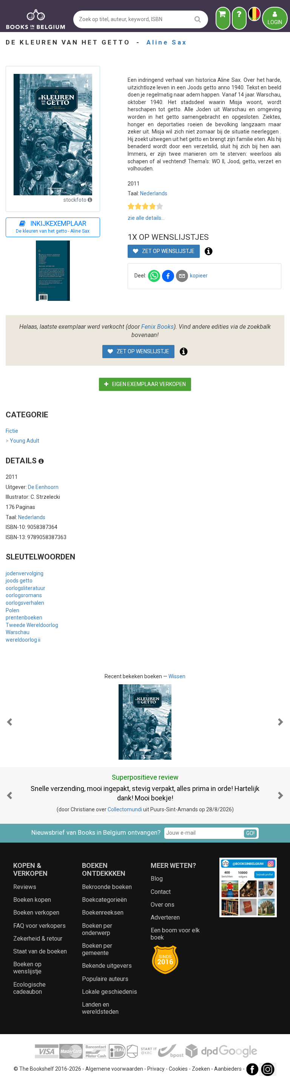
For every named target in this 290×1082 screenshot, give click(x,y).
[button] (9, 722)
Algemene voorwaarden (114, 1069)
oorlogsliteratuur (25, 588)
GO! (250, 833)
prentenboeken (24, 618)
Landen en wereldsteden (100, 1008)
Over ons (162, 904)
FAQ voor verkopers (39, 925)
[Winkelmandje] (223, 18)
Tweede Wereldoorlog (32, 625)
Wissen (176, 676)
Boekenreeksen (102, 912)
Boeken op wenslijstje (27, 968)
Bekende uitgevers (107, 965)
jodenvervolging (24, 573)
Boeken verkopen (36, 912)
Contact (161, 891)
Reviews (24, 886)
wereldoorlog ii (23, 640)
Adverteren (165, 917)
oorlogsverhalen (25, 603)
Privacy (156, 1069)
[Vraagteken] (239, 18)
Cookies (178, 1069)
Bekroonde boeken (107, 886)
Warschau (17, 632)
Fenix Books (157, 326)
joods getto (19, 581)
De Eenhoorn (43, 487)
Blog (157, 878)
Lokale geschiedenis (109, 991)
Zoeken (201, 1069)
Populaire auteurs (105, 978)
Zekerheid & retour (37, 938)
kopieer (199, 276)
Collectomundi (125, 809)
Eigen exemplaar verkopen (148, 384)
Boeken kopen (32, 899)
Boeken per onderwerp (97, 929)
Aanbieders (228, 1069)
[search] (197, 19)
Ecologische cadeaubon (29, 988)
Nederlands (153, 193)
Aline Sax (167, 42)
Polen (12, 610)
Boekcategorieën (104, 899)
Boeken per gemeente (97, 949)
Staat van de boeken (40, 951)
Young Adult (22, 441)
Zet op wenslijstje (167, 251)
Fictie (12, 431)
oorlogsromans (24, 595)
